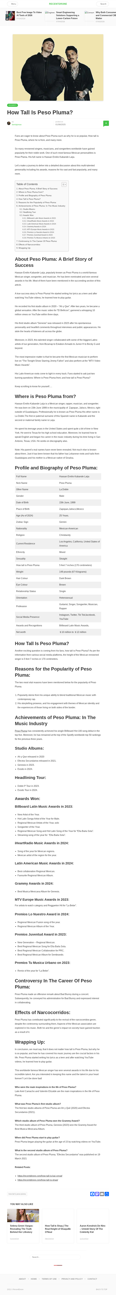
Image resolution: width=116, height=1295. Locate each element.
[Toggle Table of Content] (62, 184)
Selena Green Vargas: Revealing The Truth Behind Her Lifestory (21, 1229)
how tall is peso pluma (17, 1194)
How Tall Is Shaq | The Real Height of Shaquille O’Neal (58, 1229)
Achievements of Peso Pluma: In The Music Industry (42, 206)
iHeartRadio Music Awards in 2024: (40, 221)
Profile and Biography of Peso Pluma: (35, 195)
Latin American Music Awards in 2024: (41, 224)
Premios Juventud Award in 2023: (40, 235)
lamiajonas (17, 124)
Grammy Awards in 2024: (36, 226)
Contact (92, 1279)
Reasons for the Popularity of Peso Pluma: (37, 202)
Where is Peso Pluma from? (31, 192)
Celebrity (12, 105)
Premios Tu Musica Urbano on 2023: (41, 238)
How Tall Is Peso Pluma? (30, 199)
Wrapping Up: (25, 248)
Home (34, 1279)
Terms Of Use (49, 1279)
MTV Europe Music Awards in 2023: (40, 229)
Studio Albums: (29, 209)
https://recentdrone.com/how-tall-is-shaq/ (38, 1180)
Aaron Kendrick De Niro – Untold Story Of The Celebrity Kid (92, 1229)
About (22, 1279)
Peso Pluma (21, 731)
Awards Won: (29, 215)
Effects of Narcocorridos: (30, 244)
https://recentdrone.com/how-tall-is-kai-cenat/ (40, 1176)
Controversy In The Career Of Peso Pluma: (38, 241)
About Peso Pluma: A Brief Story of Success (38, 188)
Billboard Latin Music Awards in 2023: (41, 218)
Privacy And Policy (72, 1279)
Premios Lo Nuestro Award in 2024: (40, 232)
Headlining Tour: (29, 212)
